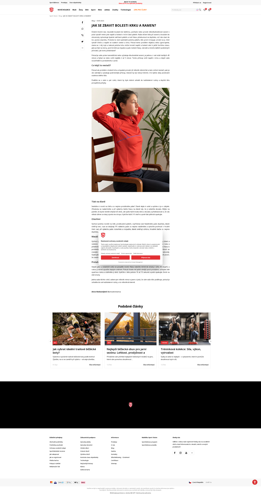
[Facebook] (82, 22)
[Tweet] (82, 41)
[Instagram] (180, 453)
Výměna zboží (85, 454)
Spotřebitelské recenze (57, 451)
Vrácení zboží (84, 451)
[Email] (192, 453)
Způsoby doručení (86, 445)
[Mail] (82, 48)
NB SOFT (132, 493)
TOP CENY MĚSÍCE (130, 2)
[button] (71, 9)
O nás (113, 445)
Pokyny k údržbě (55, 463)
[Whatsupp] (82, 29)
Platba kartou (54, 460)
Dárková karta (85, 470)
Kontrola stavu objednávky (89, 457)
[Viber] (82, 35)
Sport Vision (53, 16)
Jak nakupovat (54, 454)
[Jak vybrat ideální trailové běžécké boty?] (76, 328)
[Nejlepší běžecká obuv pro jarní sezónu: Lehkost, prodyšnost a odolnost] (130, 328)
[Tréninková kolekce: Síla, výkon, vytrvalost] (185, 328)
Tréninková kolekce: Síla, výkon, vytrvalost (181, 350)
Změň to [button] (209, 482)
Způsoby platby (85, 442)
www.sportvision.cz (119, 493)
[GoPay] (61, 482)
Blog (60, 16)
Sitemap (114, 463)
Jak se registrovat (55, 457)
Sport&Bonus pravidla (149, 445)
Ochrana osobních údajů (58, 448)
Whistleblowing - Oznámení (120, 457)
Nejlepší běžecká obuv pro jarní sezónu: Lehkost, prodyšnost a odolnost (126, 352)
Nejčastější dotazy (86, 463)
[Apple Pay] (76, 482)
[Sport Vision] (52, 9)
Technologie (84, 460)
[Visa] (55, 482)
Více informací (94, 365)
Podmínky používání (56, 445)
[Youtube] (186, 453)
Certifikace (114, 460)
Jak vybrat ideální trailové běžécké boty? (74, 350)
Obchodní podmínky (56, 442)
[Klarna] (83, 482)
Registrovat (207, 3)
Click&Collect (84, 448)
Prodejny (114, 442)
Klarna (82, 467)
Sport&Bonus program (149, 442)
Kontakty (114, 454)
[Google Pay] (69, 482)
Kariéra (113, 451)
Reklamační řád (55, 467)
